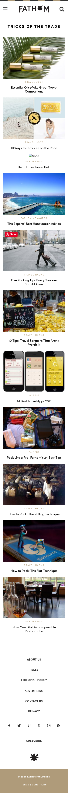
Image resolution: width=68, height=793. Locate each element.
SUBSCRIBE (34, 741)
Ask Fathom (34, 161)
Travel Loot (34, 82)
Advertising (34, 691)
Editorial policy (34, 680)
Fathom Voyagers (34, 218)
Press (34, 670)
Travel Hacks (34, 274)
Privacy (34, 711)
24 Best (34, 395)
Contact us (34, 701)
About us (34, 659)
